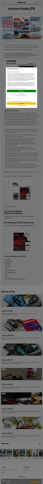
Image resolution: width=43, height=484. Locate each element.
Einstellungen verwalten (21, 94)
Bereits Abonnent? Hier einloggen (21, 105)
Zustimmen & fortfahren (21, 91)
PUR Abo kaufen (21, 103)
